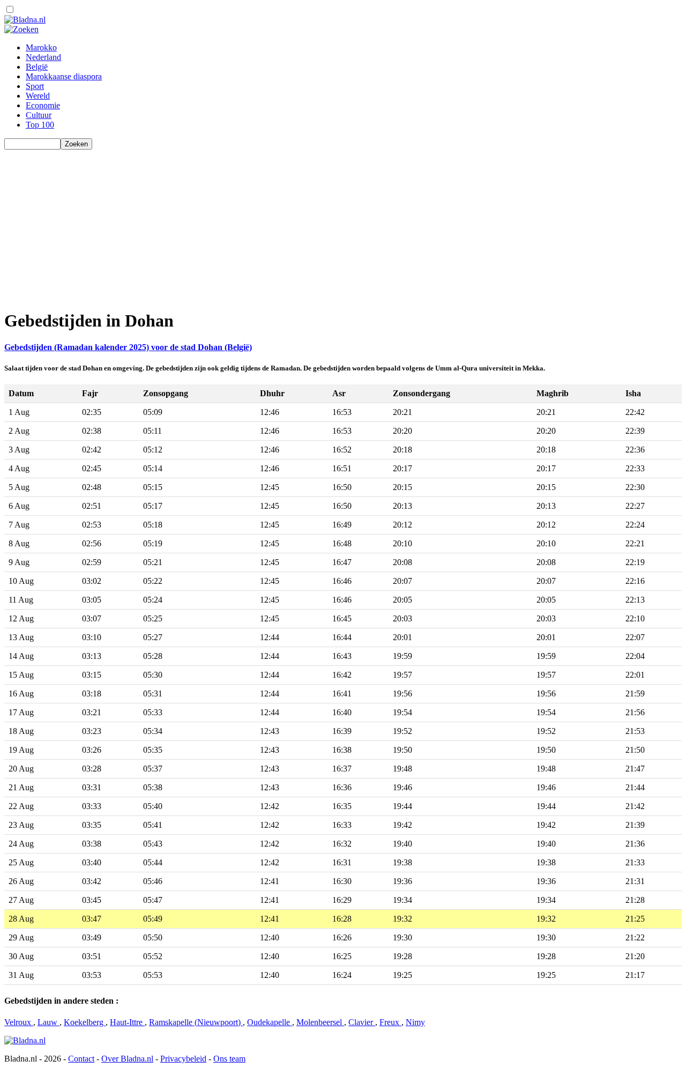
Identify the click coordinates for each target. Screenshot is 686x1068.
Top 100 (40, 124)
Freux (390, 1022)
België (37, 66)
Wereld (38, 95)
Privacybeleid (183, 1058)
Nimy (415, 1022)
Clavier (361, 1022)
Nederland (43, 57)
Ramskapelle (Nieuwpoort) (196, 1022)
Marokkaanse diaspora (64, 76)
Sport (35, 86)
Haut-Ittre (127, 1022)
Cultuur (38, 115)
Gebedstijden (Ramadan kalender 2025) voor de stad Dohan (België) (128, 347)
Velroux (18, 1022)
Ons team (229, 1058)
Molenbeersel (320, 1022)
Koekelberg (85, 1022)
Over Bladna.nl (127, 1058)
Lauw (48, 1022)
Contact (81, 1058)
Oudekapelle (269, 1022)
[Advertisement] (325, 225)
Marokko (41, 47)
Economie (43, 105)
